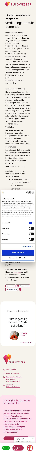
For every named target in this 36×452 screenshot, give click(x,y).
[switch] (31, 228)
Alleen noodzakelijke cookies (18, 258)
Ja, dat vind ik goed (18, 252)
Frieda (24, 333)
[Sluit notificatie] (32, 438)
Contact (6, 448)
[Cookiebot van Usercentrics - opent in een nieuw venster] (26, 192)
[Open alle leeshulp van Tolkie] (20, 289)
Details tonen (26, 246)
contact (17, 272)
